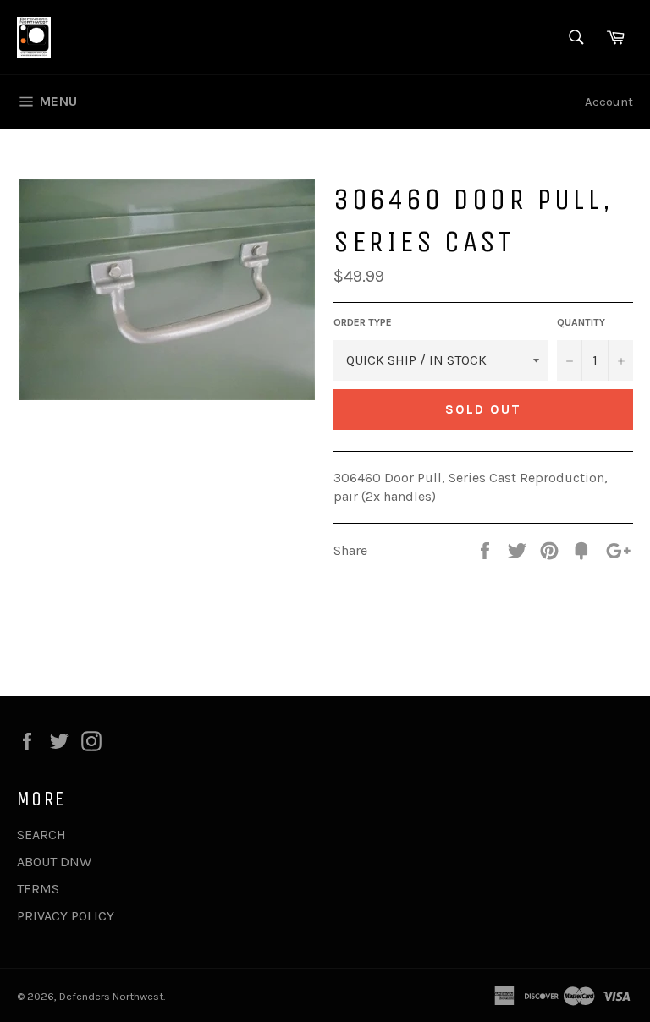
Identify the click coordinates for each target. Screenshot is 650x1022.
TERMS (38, 889)
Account (609, 101)
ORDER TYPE (362, 322)
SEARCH (41, 835)
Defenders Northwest (111, 996)
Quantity (581, 322)
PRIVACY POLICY (65, 916)
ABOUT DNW (54, 862)
